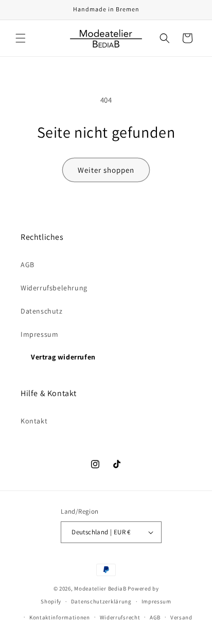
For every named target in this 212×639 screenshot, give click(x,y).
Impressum (39, 334)
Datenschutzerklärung (101, 601)
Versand (181, 617)
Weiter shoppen (106, 170)
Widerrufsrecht (120, 617)
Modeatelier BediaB (100, 588)
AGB (27, 264)
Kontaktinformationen (59, 617)
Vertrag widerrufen (63, 357)
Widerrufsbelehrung (54, 287)
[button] (20, 38)
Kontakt (34, 420)
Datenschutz (42, 311)
